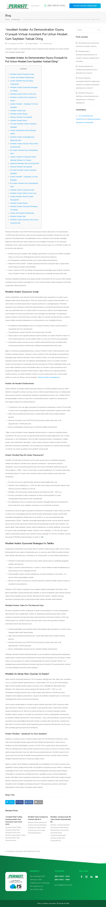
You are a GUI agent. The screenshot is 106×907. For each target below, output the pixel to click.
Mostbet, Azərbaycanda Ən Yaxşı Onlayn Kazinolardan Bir (61, 819)
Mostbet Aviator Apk (18, 110)
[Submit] (98, 30)
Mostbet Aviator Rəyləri (19, 114)
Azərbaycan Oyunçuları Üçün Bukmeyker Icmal (23, 851)
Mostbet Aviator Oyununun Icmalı (22, 74)
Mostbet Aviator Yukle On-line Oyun (23, 94)
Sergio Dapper (33, 43)
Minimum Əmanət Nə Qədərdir (21, 117)
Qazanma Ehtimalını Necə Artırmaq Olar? (24, 163)
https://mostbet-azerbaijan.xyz (49, 377)
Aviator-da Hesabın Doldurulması (22, 77)
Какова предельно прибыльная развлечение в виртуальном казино (86, 69)
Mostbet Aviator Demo (18, 120)
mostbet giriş (47, 43)
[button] (10, 802)
